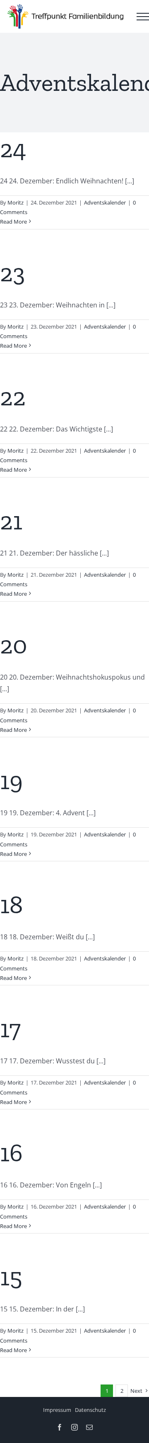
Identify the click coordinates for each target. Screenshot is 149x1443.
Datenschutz (90, 1410)
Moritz (15, 202)
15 (11, 1277)
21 (11, 521)
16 (11, 1153)
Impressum (57, 1410)
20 (13, 645)
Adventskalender (105, 202)
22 (13, 397)
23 (12, 273)
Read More (13, 221)
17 (10, 1028)
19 (11, 780)
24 (13, 148)
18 (11, 904)
